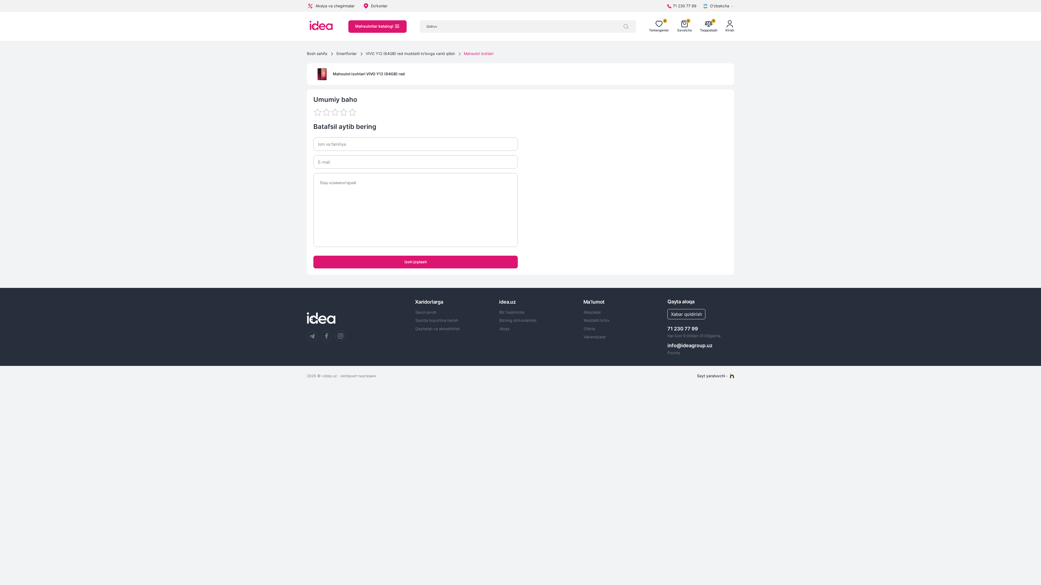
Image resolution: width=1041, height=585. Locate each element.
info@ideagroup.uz (689, 345)
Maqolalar (592, 312)
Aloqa (504, 329)
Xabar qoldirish (686, 314)
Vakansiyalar (595, 337)
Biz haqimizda (511, 312)
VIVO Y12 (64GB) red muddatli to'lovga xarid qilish (410, 53)
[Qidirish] (626, 26)
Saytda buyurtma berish (436, 320)
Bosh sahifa (317, 53)
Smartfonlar (346, 53)
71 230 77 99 (682, 329)
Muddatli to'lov (597, 320)
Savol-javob (425, 312)
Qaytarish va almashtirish (437, 329)
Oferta (589, 329)
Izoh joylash (415, 261)
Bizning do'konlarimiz (518, 320)
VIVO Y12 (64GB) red (385, 74)
